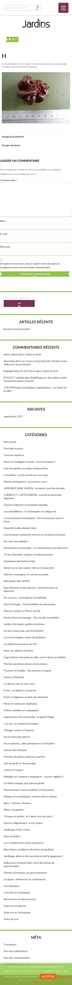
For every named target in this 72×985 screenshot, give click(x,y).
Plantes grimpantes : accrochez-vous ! (26, 481)
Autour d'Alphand (14, 677)
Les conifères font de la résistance (23, 842)
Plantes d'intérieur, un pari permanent (25, 872)
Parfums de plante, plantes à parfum (24, 756)
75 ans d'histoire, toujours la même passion (28, 554)
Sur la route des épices (17, 736)
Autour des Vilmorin (15, 750)
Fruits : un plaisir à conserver (20, 690)
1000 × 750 (29, 64)
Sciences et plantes (15, 905)
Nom (3, 220)
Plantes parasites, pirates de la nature (25, 663)
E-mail (4, 233)
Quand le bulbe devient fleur (20, 528)
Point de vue (11, 919)
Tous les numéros (14, 455)
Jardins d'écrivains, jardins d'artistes (24, 624)
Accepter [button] (48, 976)
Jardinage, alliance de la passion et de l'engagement (33, 856)
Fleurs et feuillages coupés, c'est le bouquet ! (30, 461)
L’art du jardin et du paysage (20, 763)
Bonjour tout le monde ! (17, 328)
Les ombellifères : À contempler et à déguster (30, 511)
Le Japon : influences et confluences (25, 879)
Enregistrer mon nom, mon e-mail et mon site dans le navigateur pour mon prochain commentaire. (30, 265)
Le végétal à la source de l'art (20, 643)
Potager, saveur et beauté (19, 730)
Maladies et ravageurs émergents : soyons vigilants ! (34, 776)
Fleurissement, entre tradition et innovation (29, 789)
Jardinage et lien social (17, 829)
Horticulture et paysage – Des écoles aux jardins (31, 617)
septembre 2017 (13, 416)
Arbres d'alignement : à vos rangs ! (23, 822)
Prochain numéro (13, 448)
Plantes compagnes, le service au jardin (26, 574)
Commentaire (9, 180)
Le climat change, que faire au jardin (24, 783)
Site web (5, 246)
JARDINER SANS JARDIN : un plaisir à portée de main (34, 488)
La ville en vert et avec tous (19, 683)
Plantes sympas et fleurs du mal (22, 610)
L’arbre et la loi (33, 354)
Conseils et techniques (17, 892)
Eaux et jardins (12, 836)
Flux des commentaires (17, 957)
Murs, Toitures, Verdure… (18, 803)
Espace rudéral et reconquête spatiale (26, 504)
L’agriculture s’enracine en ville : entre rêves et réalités (35, 657)
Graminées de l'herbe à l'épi (19, 561)
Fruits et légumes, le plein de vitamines (26, 697)
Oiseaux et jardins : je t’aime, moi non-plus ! (28, 816)
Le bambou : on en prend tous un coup (26, 474)
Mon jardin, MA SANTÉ (17, 581)
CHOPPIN (10, 387)
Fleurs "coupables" (14, 809)
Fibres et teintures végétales (20, 703)
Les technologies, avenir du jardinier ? (25, 637)
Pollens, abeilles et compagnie (21, 710)
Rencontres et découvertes (20, 899)
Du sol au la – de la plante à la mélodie (25, 597)
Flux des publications (16, 951)
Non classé (10, 441)
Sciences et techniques (17, 912)
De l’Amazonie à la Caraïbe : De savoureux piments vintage (35, 65)
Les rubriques (11, 885)
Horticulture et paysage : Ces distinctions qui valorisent (36, 547)
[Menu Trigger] (63, 8)
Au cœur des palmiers (16, 541)
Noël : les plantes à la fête (18, 650)
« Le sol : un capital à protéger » (21, 723)
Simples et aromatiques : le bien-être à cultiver (30, 796)
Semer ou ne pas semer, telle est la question (29, 567)
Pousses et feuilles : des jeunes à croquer (28, 670)
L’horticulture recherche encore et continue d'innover (34, 534)
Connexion (10, 944)
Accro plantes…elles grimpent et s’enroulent (29, 743)
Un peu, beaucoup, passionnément (24, 630)
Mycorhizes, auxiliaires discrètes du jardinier (29, 849)
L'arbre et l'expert (14, 769)
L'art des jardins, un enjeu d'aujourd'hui (26, 468)
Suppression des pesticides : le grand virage (29, 716)
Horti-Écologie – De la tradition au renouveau (29, 604)
